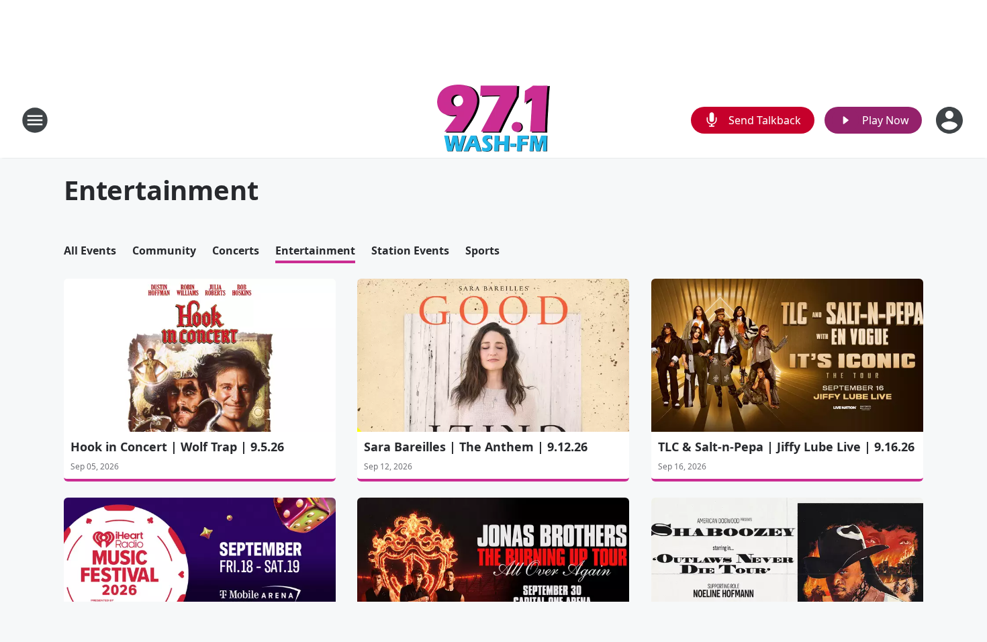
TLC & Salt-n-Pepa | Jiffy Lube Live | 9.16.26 (786, 446)
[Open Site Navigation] (34, 120)
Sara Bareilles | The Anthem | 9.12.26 (476, 446)
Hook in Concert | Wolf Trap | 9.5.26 (177, 446)
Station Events (410, 250)
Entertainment (315, 250)
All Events (90, 250)
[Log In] (951, 120)
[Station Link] (493, 120)
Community (164, 250)
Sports (482, 250)
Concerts (235, 250)
